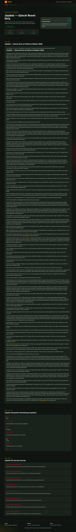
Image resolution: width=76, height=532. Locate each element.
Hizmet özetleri (63, 1)
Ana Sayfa (6, 4)
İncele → (8, 426)
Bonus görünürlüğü (9, 432)
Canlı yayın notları (9, 421)
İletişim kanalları (9, 443)
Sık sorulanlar (69, 1)
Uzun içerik (58, 1)
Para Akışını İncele (9, 26)
